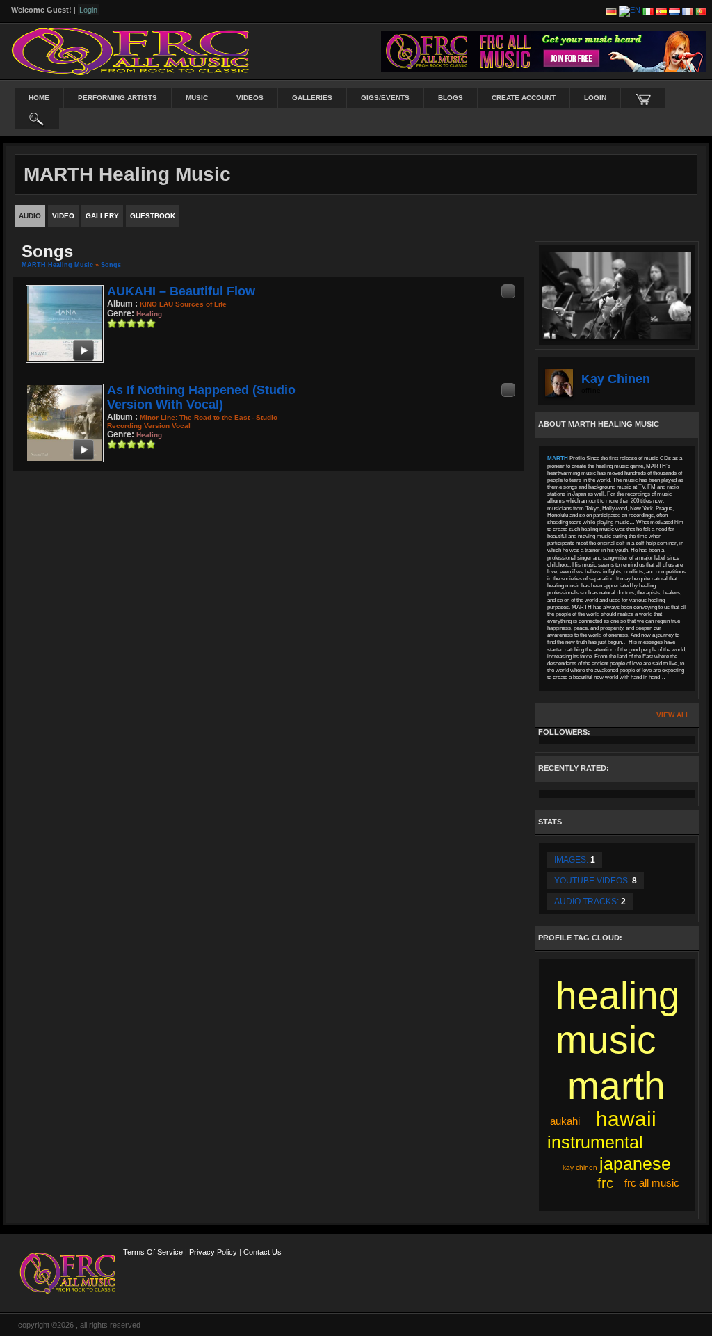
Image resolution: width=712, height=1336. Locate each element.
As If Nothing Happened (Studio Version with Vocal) (201, 397)
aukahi (565, 1121)
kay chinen (580, 1167)
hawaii (626, 1118)
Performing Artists (117, 97)
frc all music (651, 1183)
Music (197, 97)
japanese (635, 1163)
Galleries (312, 97)
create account (524, 97)
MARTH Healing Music (57, 264)
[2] (117, 323)
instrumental (595, 1142)
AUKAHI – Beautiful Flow (181, 291)
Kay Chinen (615, 379)
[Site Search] (37, 118)
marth (616, 1085)
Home (39, 97)
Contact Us (262, 1252)
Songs (111, 264)
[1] (112, 323)
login (595, 97)
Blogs (450, 97)
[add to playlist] (508, 291)
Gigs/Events (385, 97)
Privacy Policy (213, 1252)
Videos (250, 97)
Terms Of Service (153, 1252)
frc (605, 1183)
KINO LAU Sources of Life (183, 304)
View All (673, 715)
